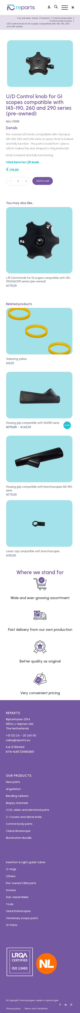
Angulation (13, 789)
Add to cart (42, 180)
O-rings (11, 869)
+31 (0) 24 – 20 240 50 (21, 735)
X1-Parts (11, 925)
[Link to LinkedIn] (65, 1004)
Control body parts (19, 824)
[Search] (54, 7)
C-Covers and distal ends (24, 817)
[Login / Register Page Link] (47, 7)
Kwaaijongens (27, 1000)
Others (10, 876)
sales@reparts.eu (18, 740)
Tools (9, 904)
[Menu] (63, 7)
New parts (13, 782)
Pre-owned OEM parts (21, 883)
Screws (11, 890)
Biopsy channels (17, 803)
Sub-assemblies (17, 897)
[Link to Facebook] (60, 1004)
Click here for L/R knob (22, 162)
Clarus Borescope (18, 831)
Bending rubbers (17, 796)
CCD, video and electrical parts (27, 810)
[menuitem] (47, 7)
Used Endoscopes (18, 911)
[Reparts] (33, 7)
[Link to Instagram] (71, 1004)
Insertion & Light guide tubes (25, 862)
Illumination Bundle (19, 838)
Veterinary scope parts (22, 918)
